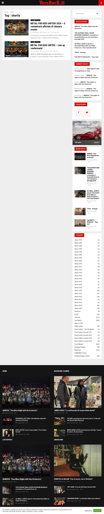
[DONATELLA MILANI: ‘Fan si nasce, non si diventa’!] (77, 460)
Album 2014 (78, 273)
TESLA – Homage (80, 52)
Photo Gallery (79, 326)
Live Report (78, 320)
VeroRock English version (82, 356)
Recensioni (78, 350)
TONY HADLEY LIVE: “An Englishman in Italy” (87, 70)
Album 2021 (78, 293)
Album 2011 (78, 264)
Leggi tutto (88, 510)
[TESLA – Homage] (80, 211)
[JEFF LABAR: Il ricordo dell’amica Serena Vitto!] (59, 489)
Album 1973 (78, 240)
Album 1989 (78, 252)
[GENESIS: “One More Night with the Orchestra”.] (80, 156)
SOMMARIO (37, 20)
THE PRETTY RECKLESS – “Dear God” (87, 57)
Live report (7, 440)
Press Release (79, 344)
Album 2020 (78, 290)
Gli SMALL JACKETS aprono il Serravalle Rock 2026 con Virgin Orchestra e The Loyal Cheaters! (85, 46)
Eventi (76, 314)
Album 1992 (78, 255)
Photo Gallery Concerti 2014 (83, 338)
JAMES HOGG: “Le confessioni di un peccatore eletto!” (74, 410)
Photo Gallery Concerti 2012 (83, 335)
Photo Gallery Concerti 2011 (83, 332)
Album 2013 (78, 270)
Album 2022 (78, 296)
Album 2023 (78, 299)
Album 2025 (78, 305)
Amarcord (77, 311)
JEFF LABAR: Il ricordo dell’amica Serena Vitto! (81, 487)
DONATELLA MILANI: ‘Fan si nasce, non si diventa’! (73, 479)
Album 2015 (78, 276)
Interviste (77, 317)
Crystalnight (35, 32)
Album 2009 (78, 261)
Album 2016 (78, 278)
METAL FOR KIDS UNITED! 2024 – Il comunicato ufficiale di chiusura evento (48, 26)
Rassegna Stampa (61, 371)
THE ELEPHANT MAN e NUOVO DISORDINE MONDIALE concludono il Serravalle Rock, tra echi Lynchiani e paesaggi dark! (86, 36)
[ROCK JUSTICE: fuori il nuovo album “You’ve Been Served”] (8, 432)
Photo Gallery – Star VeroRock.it (84, 329)
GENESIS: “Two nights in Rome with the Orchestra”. (86, 76)
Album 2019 (78, 287)
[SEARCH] (97, 14)
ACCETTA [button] (97, 510)
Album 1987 (78, 249)
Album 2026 (78, 308)
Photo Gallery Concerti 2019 (83, 341)
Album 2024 (78, 302)
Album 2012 (78, 267)
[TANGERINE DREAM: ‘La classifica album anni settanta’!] (59, 501)
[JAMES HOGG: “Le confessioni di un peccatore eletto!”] (77, 392)
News (32, 20)
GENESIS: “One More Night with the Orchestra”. (93, 155)
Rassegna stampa (80, 347)
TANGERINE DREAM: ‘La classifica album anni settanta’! (83, 498)
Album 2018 (78, 284)
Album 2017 (78, 282)
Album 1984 (78, 246)
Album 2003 (78, 258)
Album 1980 (78, 243)
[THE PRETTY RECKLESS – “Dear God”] (80, 223)
